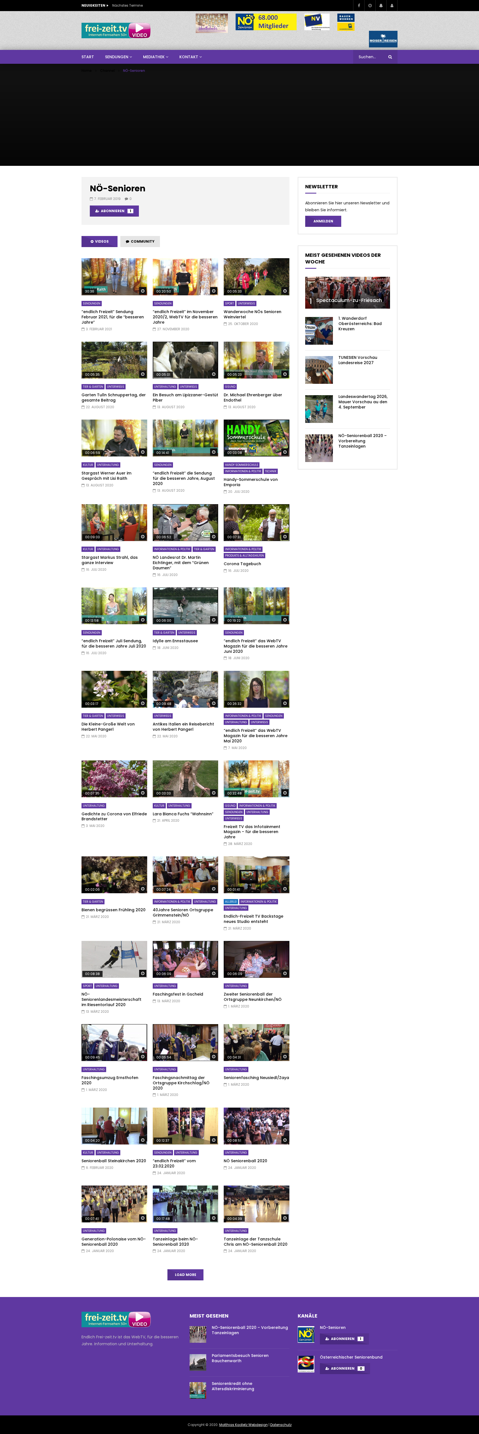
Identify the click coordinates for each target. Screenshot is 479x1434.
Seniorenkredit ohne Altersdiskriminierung (233, 1386)
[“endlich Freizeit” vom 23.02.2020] (185, 1126)
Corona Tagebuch (242, 564)
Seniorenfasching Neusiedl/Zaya (256, 1077)
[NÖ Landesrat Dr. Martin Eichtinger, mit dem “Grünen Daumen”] (185, 522)
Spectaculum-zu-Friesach (349, 300)
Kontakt (188, 57)
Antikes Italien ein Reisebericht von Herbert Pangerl (183, 726)
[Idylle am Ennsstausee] (185, 605)
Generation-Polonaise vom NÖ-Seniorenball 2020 (113, 1241)
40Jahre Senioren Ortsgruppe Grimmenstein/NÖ (183, 912)
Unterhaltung (165, 387)
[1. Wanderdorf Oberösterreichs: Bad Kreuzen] (319, 331)
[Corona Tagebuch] (256, 522)
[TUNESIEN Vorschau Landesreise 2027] (319, 370)
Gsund (230, 387)
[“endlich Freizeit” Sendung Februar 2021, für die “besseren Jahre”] (114, 276)
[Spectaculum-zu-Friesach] (347, 293)
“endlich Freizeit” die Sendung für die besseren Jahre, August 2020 (184, 478)
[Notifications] (380, 5)
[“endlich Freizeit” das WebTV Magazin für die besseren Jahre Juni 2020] (256, 605)
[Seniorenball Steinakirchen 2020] (114, 1126)
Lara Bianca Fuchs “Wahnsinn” (183, 814)
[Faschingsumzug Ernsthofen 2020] (114, 1042)
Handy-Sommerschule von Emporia (251, 482)
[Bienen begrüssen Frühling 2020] (114, 874)
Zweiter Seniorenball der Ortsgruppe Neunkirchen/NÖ (253, 996)
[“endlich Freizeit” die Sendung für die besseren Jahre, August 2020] (185, 438)
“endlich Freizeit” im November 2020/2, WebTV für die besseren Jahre (185, 317)
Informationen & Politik (243, 471)
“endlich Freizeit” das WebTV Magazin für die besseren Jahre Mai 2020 (255, 736)
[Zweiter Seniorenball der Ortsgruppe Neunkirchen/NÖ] (256, 959)
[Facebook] (358, 5)
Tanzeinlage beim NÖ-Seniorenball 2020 (175, 1241)
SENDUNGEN (116, 57)
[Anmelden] (392, 5)
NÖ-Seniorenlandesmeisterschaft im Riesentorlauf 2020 (111, 999)
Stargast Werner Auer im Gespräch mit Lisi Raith (106, 475)
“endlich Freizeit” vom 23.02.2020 (174, 1163)
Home (86, 70)
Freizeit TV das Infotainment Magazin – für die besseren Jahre (252, 832)
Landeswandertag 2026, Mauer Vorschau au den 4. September (363, 402)
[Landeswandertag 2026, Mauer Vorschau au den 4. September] (319, 409)
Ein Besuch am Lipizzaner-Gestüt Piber (185, 397)
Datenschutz (281, 1424)
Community (141, 241)
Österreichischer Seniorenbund (351, 1357)
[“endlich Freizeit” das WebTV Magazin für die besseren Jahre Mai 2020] (256, 689)
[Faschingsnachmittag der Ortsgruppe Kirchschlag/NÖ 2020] (185, 1042)
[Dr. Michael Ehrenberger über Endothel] (256, 360)
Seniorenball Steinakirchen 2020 (113, 1161)
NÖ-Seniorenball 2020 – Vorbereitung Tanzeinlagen (362, 441)
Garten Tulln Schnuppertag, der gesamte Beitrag (113, 397)
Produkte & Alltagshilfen (244, 556)
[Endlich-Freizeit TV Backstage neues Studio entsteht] (256, 874)
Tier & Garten (93, 387)
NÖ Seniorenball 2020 (245, 1161)
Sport (229, 303)
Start (87, 57)
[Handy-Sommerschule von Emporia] (256, 438)
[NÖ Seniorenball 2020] (256, 1126)
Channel (107, 70)
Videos (101, 241)
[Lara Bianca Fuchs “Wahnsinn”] (185, 778)
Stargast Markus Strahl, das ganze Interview (109, 560)
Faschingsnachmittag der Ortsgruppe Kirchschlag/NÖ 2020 (181, 1083)
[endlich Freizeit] (116, 30)
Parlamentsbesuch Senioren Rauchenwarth (240, 1358)
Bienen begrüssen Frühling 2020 (113, 910)
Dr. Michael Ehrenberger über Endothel (253, 397)
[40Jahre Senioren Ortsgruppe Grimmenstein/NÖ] (185, 874)
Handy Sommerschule (241, 465)
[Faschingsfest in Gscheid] (185, 959)
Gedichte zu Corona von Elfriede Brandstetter (114, 816)
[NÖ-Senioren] (306, 1334)
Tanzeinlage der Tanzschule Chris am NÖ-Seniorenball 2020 (255, 1241)
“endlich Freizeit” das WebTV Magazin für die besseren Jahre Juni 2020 (255, 646)
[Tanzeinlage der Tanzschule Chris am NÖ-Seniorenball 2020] (256, 1204)
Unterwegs (246, 303)
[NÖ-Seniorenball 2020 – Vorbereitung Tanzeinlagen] (319, 448)
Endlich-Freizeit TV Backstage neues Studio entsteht (253, 918)
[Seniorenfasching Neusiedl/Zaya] (256, 1042)
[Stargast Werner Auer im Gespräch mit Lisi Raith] (114, 438)
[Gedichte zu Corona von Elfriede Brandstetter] (114, 778)
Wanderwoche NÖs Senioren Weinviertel (252, 314)
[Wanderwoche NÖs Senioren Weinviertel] (256, 276)
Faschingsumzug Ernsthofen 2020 (109, 1080)
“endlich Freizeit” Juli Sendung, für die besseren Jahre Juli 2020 (113, 643)
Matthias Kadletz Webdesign (243, 1424)
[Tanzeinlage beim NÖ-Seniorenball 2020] (185, 1204)
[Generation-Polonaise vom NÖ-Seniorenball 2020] (114, 1204)
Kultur (88, 465)
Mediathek (154, 57)
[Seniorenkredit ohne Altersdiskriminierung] (198, 1390)
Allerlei (231, 902)
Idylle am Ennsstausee (175, 641)
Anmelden (323, 221)
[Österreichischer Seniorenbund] (306, 1364)
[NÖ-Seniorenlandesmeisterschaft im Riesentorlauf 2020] (114, 959)
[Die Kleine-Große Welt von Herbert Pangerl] (114, 689)
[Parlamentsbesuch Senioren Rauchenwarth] (198, 1362)
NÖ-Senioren (333, 1327)
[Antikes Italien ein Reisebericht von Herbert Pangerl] (185, 689)
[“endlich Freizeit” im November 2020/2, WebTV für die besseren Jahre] (185, 276)
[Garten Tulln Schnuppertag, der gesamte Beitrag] (114, 360)
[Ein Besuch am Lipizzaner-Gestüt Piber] (185, 360)
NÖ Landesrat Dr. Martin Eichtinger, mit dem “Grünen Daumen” (181, 563)
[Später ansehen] (369, 5)
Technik (270, 471)
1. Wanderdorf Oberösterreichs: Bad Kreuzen (360, 324)
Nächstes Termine (127, 5)
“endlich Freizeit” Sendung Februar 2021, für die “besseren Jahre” (112, 317)
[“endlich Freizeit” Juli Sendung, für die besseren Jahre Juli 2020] (114, 605)
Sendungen (91, 303)
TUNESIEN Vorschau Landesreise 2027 (357, 360)
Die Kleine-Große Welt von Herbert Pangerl (108, 726)
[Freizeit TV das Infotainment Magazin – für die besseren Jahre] (256, 778)
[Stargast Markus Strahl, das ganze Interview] (114, 522)
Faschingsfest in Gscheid (178, 994)
